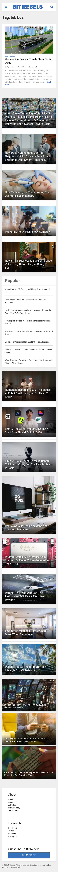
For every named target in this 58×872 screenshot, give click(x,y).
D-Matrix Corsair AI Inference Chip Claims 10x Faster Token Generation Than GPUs (27, 560)
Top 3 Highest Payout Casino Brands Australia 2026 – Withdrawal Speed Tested (26, 740)
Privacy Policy (14, 808)
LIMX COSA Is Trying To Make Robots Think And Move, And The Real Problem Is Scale (28, 464)
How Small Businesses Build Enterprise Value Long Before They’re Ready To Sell (28, 264)
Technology (10, 56)
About (10, 799)
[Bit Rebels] (26, 9)
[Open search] (53, 5)
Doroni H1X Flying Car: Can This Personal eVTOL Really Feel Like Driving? (24, 596)
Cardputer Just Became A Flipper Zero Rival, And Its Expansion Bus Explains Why (28, 774)
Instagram (12, 836)
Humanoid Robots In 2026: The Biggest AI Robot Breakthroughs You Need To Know (28, 393)
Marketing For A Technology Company (27, 231)
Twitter (11, 831)
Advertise (12, 805)
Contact (11, 802)
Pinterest (12, 834)
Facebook (12, 828)
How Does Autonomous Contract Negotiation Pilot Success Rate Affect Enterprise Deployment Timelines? (27, 156)
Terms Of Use (13, 811)
